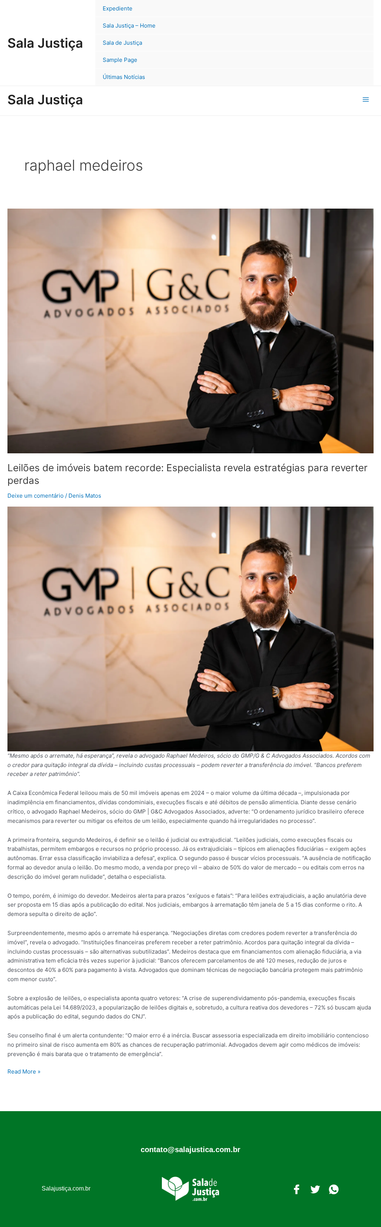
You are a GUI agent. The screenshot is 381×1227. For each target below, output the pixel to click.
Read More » (24, 1071)
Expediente (117, 8)
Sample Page (120, 59)
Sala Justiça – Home (129, 25)
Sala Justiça (45, 43)
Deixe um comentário (35, 495)
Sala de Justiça (122, 42)
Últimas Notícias (124, 76)
